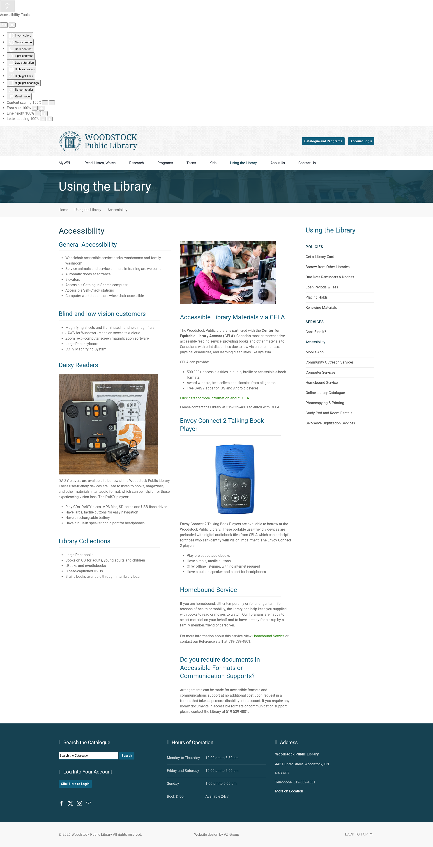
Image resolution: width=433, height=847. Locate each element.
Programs (165, 163)
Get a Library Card (320, 257)
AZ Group (231, 834)
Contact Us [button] (307, 163)
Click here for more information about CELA (214, 398)
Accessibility (315, 342)
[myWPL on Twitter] (70, 803)
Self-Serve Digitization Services (330, 423)
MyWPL (65, 163)
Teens (191, 163)
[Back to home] (98, 141)
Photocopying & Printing (325, 403)
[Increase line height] (45, 113)
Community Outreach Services (330, 362)
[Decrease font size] (35, 108)
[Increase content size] (52, 102)
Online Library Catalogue (325, 393)
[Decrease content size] (45, 102)
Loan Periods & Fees (322, 287)
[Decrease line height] (38, 113)
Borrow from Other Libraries (328, 267)
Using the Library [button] (243, 163)
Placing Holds (317, 297)
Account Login (361, 141)
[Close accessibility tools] (12, 25)
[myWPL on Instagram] (79, 803)
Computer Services (320, 372)
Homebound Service (268, 636)
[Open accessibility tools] (7, 6)
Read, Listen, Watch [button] (100, 163)
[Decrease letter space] (43, 119)
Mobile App (315, 352)
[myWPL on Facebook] (61, 803)
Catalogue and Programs (323, 141)
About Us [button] (277, 163)
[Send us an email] (88, 803)
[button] (371, 834)
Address (289, 742)
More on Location (289, 791)
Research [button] (136, 163)
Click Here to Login (75, 784)
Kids (213, 163)
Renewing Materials (321, 307)
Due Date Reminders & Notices (330, 277)
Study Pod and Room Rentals (329, 413)
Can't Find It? (316, 332)
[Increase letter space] (50, 119)
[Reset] (4, 25)
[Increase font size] (41, 108)
